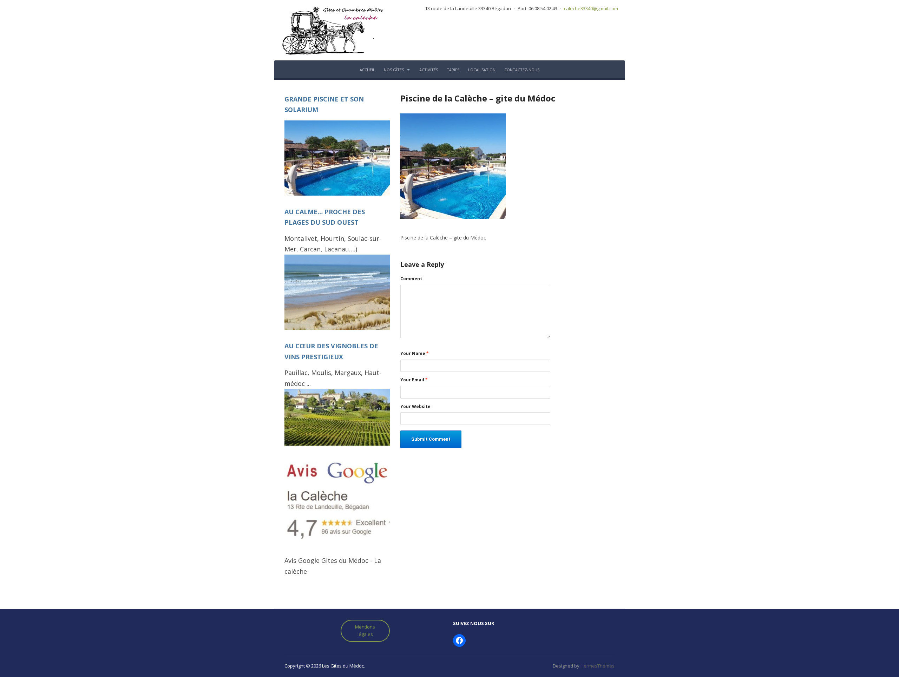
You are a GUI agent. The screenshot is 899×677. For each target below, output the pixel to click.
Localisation (482, 69)
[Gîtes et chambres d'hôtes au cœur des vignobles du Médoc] (332, 30)
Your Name (414, 353)
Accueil (367, 69)
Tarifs (453, 69)
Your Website (415, 406)
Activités (428, 69)
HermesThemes (597, 666)
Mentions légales (365, 630)
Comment (411, 279)
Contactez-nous (521, 69)
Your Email (414, 380)
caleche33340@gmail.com (591, 8)
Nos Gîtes (394, 69)
